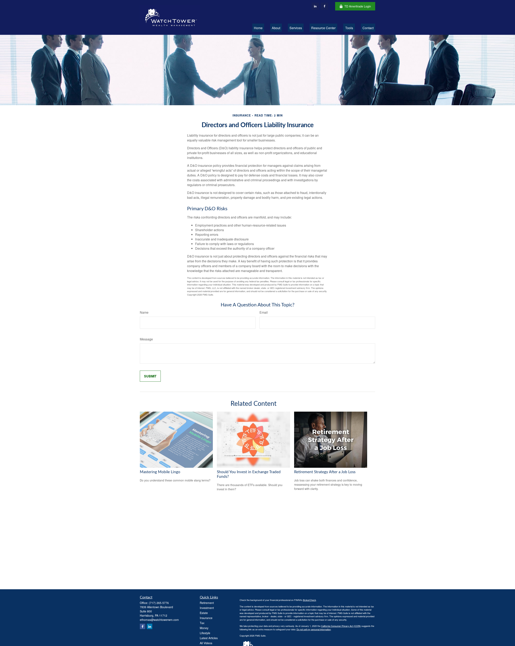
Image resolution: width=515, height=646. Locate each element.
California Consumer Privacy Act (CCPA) (341, 625)
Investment (207, 608)
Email (264, 312)
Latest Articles (209, 638)
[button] (258, 28)
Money (204, 628)
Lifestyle (205, 633)
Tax (202, 623)
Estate (204, 613)
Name (144, 312)
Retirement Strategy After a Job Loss (324, 472)
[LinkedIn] (315, 6)
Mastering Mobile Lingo (160, 472)
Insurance (206, 618)
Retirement (207, 603)
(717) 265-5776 (159, 603)
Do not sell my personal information (314, 629)
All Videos (206, 643)
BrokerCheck (309, 600)
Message (146, 339)
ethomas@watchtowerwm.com (159, 620)
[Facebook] (324, 6)
